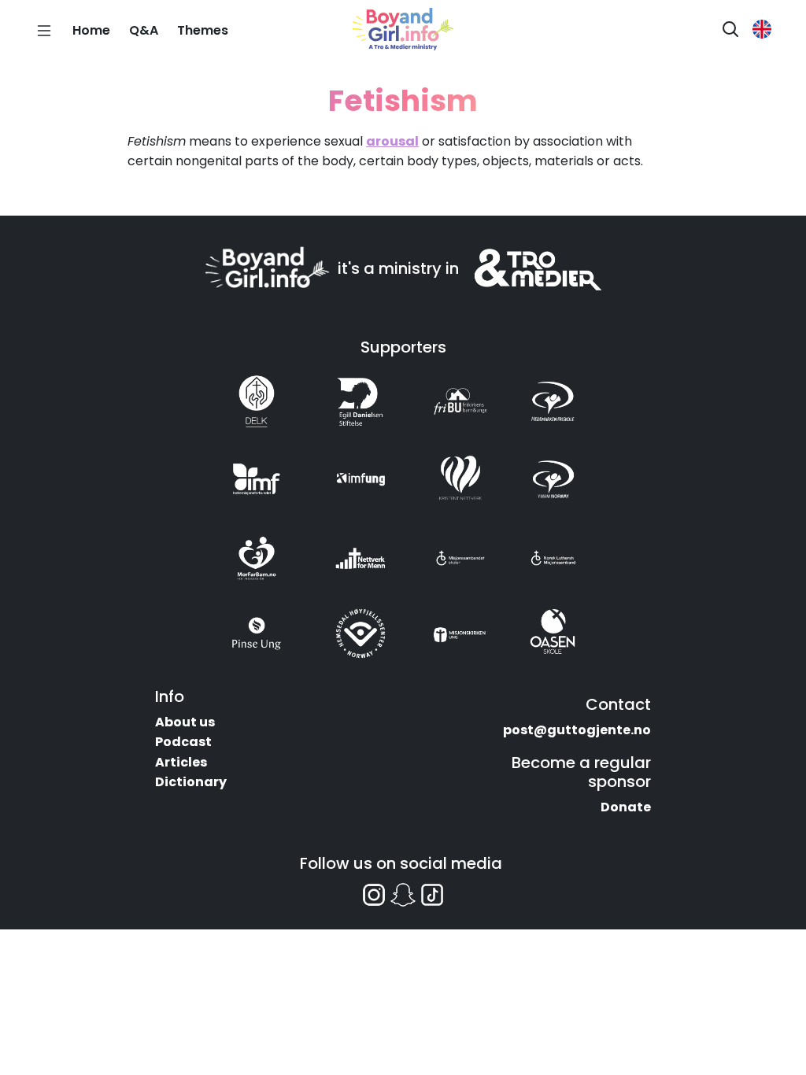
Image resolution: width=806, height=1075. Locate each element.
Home (91, 30)
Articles (181, 762)
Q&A (143, 30)
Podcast (183, 742)
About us (185, 722)
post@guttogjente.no (577, 730)
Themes (202, 30)
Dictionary (191, 782)
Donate (626, 807)
